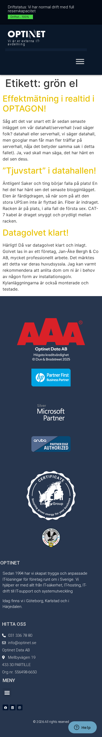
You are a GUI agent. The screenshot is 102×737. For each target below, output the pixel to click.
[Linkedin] (12, 707)
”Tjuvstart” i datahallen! (49, 170)
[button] (7, 692)
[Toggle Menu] (80, 61)
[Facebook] (5, 707)
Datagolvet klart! (36, 233)
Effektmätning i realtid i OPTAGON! (48, 103)
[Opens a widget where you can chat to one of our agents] (82, 727)
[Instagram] (19, 707)
